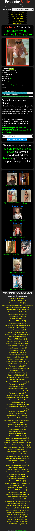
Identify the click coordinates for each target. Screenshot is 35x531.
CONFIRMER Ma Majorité (17, 139)
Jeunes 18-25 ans (17, 14)
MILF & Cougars (17, 16)
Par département (18, 23)
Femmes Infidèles (18, 21)
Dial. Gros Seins (17, 19)
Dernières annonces (18, 12)
